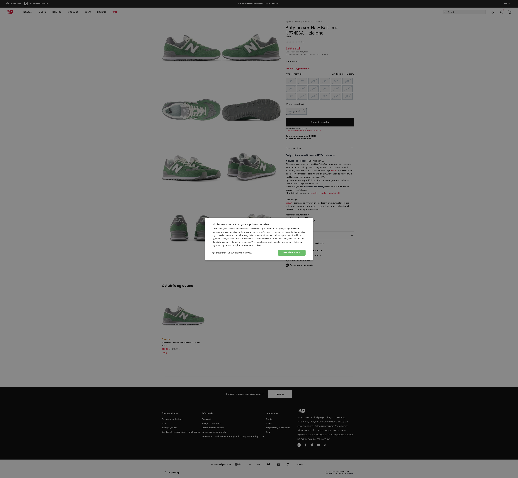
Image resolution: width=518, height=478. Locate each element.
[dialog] (259, 239)
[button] (232, 252)
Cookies (249, 238)
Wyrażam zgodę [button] (291, 252)
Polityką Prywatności (231, 238)
